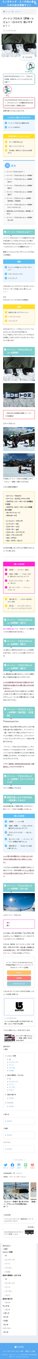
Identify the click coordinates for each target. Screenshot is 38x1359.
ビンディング (13, 1062)
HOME (20, 1347)
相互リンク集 (30, 1351)
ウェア (11, 1090)
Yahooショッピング (19, 984)
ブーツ (11, 1065)
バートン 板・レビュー (18, 1177)
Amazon (19, 973)
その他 (11, 1071)
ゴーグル (12, 1068)
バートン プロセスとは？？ (16, 172)
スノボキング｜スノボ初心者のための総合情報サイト (19, 3)
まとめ (11, 1098)
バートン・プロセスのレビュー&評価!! (19, 175)
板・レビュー (18, 1173)
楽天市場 (19, 978)
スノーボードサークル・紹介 (13, 1351)
